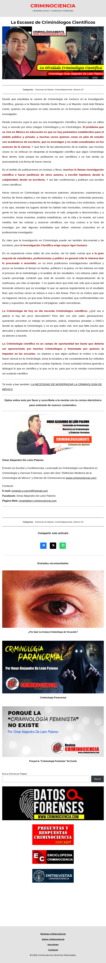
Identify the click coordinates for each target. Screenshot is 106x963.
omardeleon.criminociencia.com (38, 500)
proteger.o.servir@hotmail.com (30, 490)
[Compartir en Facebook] (43, 546)
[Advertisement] (53, 907)
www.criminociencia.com (81, 477)
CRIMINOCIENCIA (53, 6)
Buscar (97, 779)
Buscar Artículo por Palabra (14, 774)
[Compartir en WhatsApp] (62, 546)
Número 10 (78, 89)
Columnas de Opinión (44, 89)
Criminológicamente (63, 89)
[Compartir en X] (53, 546)
